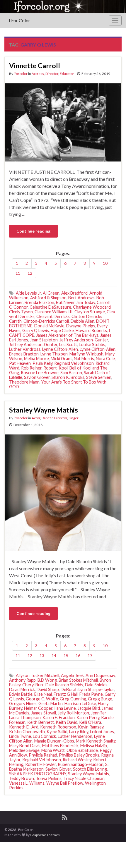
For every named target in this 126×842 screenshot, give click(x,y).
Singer (74, 418)
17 (90, 655)
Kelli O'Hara (90, 722)
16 (78, 655)
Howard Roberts (91, 330)
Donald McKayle (49, 325)
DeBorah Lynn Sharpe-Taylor (87, 689)
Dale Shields (96, 684)
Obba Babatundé (82, 750)
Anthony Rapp (22, 680)
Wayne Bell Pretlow (64, 783)
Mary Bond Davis (24, 745)
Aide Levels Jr (28, 293)
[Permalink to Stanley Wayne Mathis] (63, 492)
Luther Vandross (24, 349)
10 (105, 263)
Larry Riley (78, 731)
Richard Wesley (77, 759)
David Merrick (22, 689)
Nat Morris (84, 358)
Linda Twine (20, 736)
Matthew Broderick (60, 745)
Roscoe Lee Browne (40, 372)
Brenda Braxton (39, 302)
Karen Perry (87, 717)
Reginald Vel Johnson (74, 363)
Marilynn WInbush (86, 353)
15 (66, 655)
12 (30, 273)
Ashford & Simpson (48, 297)
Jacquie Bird (89, 708)
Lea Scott (68, 344)
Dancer (47, 418)
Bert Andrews (81, 297)
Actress (38, 73)
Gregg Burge (100, 698)
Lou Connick (44, 736)
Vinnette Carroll (34, 65)
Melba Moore (36, 358)
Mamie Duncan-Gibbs (54, 740)
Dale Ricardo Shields (64, 684)
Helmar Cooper (38, 708)
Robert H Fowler (40, 764)
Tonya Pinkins (49, 778)
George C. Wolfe (42, 698)
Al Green (51, 293)
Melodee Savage (24, 750)
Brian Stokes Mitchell (78, 680)
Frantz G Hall (66, 694)
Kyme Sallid (57, 731)
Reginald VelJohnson (41, 759)
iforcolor (21, 73)
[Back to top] (112, 829)
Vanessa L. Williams (27, 783)
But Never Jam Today (75, 302)
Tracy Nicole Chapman (84, 778)
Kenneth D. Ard (23, 726)
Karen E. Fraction (58, 717)
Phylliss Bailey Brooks (79, 754)
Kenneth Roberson (58, 726)
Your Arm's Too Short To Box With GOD (57, 384)
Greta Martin (50, 703)
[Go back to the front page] (63, 6)
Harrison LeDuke (80, 703)
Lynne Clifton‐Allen (60, 349)
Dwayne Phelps (80, 325)
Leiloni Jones (102, 731)
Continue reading (33, 230)
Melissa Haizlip (93, 745)
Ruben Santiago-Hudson (80, 764)
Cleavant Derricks (53, 316)
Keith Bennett (40, 722)
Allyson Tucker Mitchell (37, 675)
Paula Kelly (42, 363)
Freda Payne (91, 694)
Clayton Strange (89, 311)
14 (54, 655)
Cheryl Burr (33, 684)
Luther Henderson (75, 736)
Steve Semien (98, 377)
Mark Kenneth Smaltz (96, 740)
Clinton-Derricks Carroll (46, 321)
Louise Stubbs (92, 344)
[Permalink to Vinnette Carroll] (63, 122)
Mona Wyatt (53, 750)
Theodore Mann (24, 381)
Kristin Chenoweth (27, 731)
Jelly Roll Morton (73, 712)
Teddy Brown (21, 778)
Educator (67, 73)
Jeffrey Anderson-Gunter (83, 339)
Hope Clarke (62, 330)
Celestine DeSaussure (50, 307)
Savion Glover (37, 377)
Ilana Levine (65, 708)
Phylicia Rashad (43, 754)
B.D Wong (47, 680)
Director (51, 73)
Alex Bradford (74, 293)
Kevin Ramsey (90, 726)
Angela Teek (72, 675)
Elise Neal (43, 694)
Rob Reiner (31, 367)
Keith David (66, 722)
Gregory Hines (23, 703)
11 (18, 273)
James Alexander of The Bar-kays (67, 335)
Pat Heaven (20, 363)
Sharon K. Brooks (68, 377)
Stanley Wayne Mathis (43, 410)
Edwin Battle (21, 694)
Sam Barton (71, 372)
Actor (36, 418)
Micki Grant (61, 358)
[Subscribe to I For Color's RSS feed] (64, 816)
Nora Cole (105, 358)
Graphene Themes (45, 835)
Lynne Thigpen (54, 353)
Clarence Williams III (54, 311)
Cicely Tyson (21, 311)
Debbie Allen (82, 321)
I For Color (19, 20)
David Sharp (48, 689)
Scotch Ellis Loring (90, 769)
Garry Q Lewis (35, 330)
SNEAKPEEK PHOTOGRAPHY (37, 773)
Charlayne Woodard (92, 307)
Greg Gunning (73, 698)
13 (42, 655)
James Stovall (43, 712)
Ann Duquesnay (100, 675)
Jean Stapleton (44, 339)
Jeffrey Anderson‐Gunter (33, 344)
